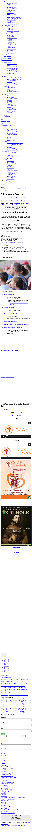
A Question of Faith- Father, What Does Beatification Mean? (16, 679)
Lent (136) (3, 793)
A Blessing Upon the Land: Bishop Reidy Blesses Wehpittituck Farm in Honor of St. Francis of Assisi (13, 686)
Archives (13, 197)
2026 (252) (6, 659)
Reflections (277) (5, 803)
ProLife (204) (4, 802)
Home (2, 188)
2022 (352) (6, 664)
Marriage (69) (4, 794)
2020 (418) (6, 667)
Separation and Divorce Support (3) (9, 810)
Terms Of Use (4, 824)
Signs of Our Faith (5, 693)
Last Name (3, 723)
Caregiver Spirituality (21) (7, 776)
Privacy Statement (25, 822)
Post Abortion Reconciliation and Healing (13, 327)
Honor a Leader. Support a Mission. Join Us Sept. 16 (14, 684)
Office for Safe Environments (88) (9, 799)
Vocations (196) (4, 811)
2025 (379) (6, 660)
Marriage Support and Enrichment (11, 313)
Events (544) (4, 785)
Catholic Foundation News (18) (8, 779)
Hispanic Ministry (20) (6, 789)
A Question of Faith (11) (7, 768)
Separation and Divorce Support (12, 204)
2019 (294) (6, 668)
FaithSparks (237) (5, 788)
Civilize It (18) (4, 780)
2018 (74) (6, 670)
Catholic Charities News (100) (8, 777)
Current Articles (6, 197)
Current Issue (16, 547)
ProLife (2, 204)
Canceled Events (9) (6, 774)
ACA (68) (3, 769)
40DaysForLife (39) (6, 766)
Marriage (27, 203)
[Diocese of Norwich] (6, 58)
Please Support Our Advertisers (7, 377)
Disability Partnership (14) (7, 782)
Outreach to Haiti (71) (6, 800)
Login (2, 123)
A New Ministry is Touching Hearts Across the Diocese (14, 695)
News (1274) (4, 796)
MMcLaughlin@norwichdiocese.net (14, 242)
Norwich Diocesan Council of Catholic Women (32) (13, 797)
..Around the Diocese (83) (7, 786)
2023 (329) (6, 663)
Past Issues (16, 552)
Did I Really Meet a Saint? (7, 677)
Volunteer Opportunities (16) (8, 813)
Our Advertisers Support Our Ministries (9, 350)
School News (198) (5, 808)
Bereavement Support (19, 203)
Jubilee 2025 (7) (5, 791)
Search (18, 197)
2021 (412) (6, 666)
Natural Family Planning (9, 307)
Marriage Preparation (9, 294)
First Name (3, 717)
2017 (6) (6, 671)
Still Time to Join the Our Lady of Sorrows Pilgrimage (14, 681)
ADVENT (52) (4, 771)
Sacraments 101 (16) (6, 806)
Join (3, 734)
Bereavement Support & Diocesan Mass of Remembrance (16, 324)
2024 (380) (6, 662)
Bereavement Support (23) (7, 773)
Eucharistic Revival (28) (7, 783)
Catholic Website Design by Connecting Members (13, 825)
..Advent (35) (4, 805)
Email (2, 728)
